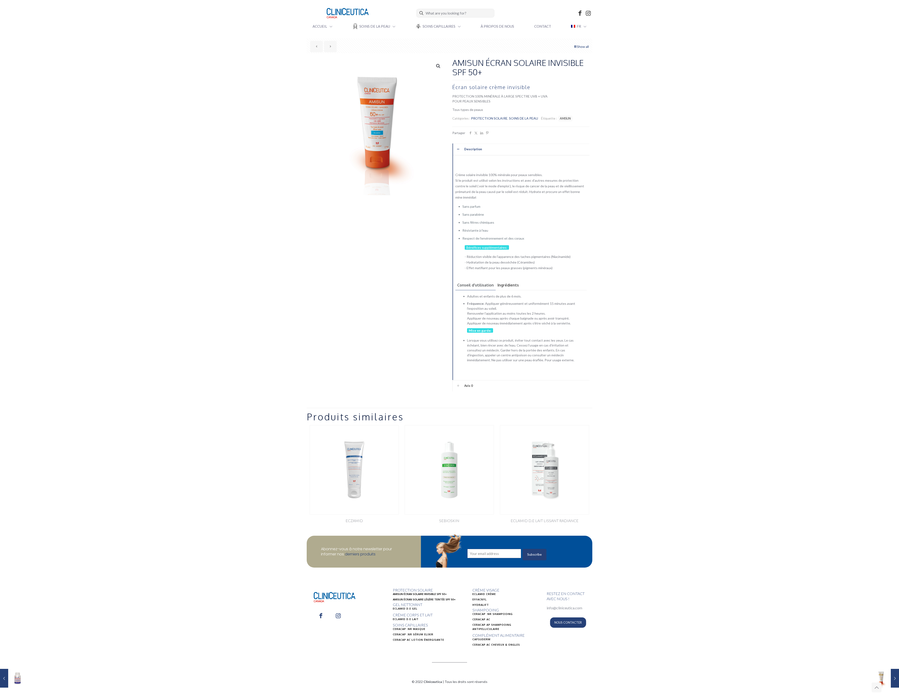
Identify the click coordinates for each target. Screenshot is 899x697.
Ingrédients (508, 285)
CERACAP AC (481, 619)
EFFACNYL (479, 599)
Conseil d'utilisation (475, 285)
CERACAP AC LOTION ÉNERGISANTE (418, 639)
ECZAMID (354, 520)
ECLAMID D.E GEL (405, 608)
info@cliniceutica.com (564, 608)
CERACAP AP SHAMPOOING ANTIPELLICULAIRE (491, 627)
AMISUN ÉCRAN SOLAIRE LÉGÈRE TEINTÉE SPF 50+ (424, 599)
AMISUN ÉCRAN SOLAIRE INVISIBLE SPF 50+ (420, 594)
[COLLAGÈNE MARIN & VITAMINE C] (13, 678)
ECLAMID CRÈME (484, 594)
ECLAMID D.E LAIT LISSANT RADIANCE (544, 520)
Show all (583, 47)
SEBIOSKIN (449, 520)
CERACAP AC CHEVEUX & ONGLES (496, 644)
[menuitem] (578, 26)
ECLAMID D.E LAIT (406, 619)
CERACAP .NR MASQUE (409, 629)
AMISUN (565, 118)
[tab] (475, 285)
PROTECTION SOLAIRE (489, 118)
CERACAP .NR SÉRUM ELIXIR (413, 634)
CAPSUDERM (481, 639)
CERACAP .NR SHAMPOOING (492, 614)
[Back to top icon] (876, 687)
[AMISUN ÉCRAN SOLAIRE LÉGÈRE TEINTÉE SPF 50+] (885, 678)
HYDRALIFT (480, 605)
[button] (438, 66)
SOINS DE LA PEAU (523, 118)
